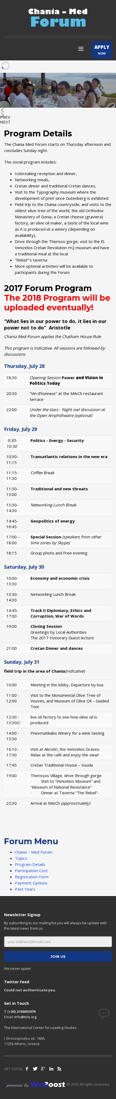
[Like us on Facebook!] (27, 1069)
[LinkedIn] (51, 1069)
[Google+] (43, 1069)
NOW (101, 49)
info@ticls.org (25, 1016)
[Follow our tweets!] (35, 1069)
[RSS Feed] (59, 1069)
